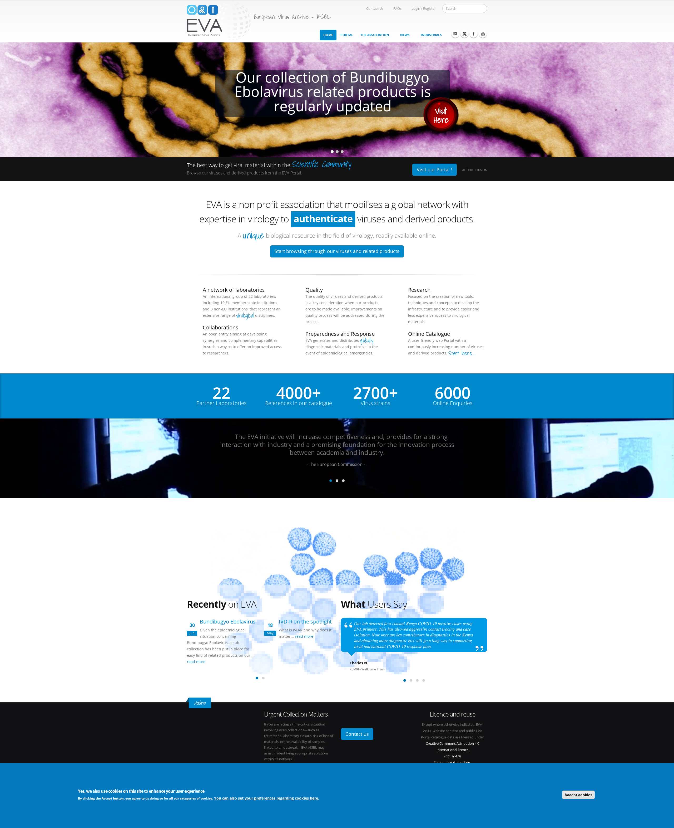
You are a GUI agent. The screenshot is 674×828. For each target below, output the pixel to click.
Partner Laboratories (221, 403)
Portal (346, 35)
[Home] (219, 20)
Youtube (483, 34)
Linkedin (455, 34)
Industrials (431, 35)
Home (328, 35)
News (405, 35)
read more (196, 661)
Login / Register (424, 8)
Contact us (357, 734)
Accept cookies (578, 795)
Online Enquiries (452, 403)
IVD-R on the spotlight (305, 621)
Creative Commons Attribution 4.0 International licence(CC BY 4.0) (452, 749)
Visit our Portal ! (434, 169)
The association (374, 35)
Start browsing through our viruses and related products (337, 251)
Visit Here (441, 116)
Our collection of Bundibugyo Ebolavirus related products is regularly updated (332, 92)
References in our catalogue (298, 403)
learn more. (477, 169)
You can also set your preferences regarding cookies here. (266, 798)
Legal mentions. (459, 762)
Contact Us (374, 8)
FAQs (397, 8)
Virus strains (375, 403)
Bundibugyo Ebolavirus (228, 621)
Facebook (474, 34)
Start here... (461, 353)
